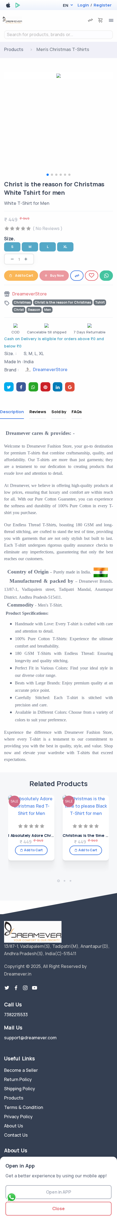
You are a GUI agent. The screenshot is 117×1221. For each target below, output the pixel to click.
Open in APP (58, 1192)
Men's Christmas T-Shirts (62, 49)
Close (58, 1209)
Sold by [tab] (58, 412)
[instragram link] (25, 988)
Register (103, 5)
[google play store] (17, 6)
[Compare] (77, 275)
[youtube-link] (34, 988)
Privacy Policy (18, 1117)
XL (65, 246)
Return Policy (18, 1079)
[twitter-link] (7, 988)
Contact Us (16, 1135)
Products (13, 49)
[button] (65, 5)
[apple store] (8, 6)
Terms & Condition (23, 1107)
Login (83, 5)
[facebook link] (16, 988)
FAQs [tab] (77, 412)
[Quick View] (48, 821)
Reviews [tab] (37, 412)
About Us (13, 1126)
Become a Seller (21, 1070)
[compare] (90, 20)
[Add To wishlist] (91, 275)
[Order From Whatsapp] (106, 275)
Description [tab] (12, 412)
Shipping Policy (19, 1089)
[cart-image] (100, 20)
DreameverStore (29, 294)
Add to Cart (24, 275)
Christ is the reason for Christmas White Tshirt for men (54, 188)
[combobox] (58, 35)
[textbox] (58, 34)
